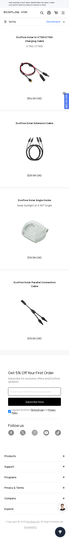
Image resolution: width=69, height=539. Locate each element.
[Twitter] (23, 433)
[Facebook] (11, 433)
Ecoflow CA (33, 521)
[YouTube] (46, 433)
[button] (66, 101)
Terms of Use (37, 409)
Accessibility (30, 527)
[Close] (64, 93)
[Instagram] (35, 433)
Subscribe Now (34, 402)
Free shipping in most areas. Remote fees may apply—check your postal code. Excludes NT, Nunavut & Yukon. (31, 3)
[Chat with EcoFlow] (62, 506)
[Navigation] (63, 13)
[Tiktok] (58, 433)
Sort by (12, 21)
